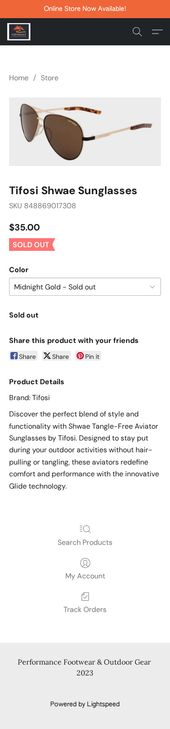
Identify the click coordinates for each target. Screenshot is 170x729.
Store (49, 78)
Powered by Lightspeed (85, 704)
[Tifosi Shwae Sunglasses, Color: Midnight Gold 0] (85, 132)
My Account (85, 576)
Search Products (85, 542)
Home (19, 78)
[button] (19, 31)
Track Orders (85, 609)
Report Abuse (85, 689)
